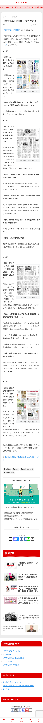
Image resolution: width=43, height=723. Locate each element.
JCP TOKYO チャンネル (12, 651)
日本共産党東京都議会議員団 (13, 658)
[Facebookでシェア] (21, 539)
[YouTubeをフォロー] (27, 710)
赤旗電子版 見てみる (21, 527)
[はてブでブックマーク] (25, 539)
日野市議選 (10, 473)
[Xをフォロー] (16, 710)
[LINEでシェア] (28, 539)
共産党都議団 (28, 469)
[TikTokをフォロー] (30, 710)
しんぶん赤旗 (8, 661)
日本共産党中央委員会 (11, 665)
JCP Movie (7, 654)
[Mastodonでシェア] (14, 539)
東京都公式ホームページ (12, 682)
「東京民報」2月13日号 (11, 30)
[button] (32, 539)
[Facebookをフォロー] (19, 710)
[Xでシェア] (10, 539)
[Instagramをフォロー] (23, 710)
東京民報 (6, 689)
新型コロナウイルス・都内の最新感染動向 (18, 686)
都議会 (8, 469)
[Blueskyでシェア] (17, 539)
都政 (17, 469)
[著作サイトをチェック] (12, 710)
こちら (5, 45)
